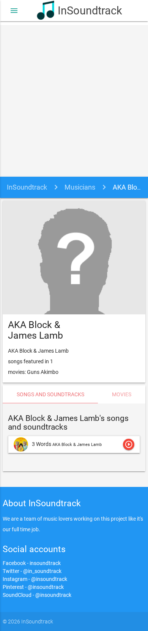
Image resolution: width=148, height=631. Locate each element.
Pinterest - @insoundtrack (33, 587)
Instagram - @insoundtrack (35, 579)
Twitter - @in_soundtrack (32, 571)
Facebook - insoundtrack (32, 563)
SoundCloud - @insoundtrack (37, 595)
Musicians (80, 187)
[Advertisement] (74, 99)
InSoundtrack (84, 10)
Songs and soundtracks (50, 394)
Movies (121, 394)
